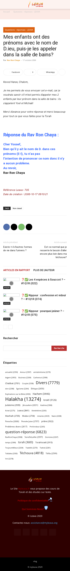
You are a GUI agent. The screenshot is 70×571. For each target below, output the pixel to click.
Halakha (23, 399)
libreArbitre (39, 410)
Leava (23, 410)
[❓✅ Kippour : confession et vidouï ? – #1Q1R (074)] (11, 299)
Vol (9, 459)
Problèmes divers (16, 426)
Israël (49, 399)
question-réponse (26, 432)
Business (24, 377)
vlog (35, 561)
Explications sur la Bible (17, 394)
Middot (28, 416)
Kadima (46, 405)
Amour (25, 372)
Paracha (12, 421)
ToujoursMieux (14, 448)
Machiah (12, 416)
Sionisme (51, 437)
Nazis (56, 416)
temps (10, 442)
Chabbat (12, 383)
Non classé (17, 208)
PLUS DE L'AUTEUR (43, 270)
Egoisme (22, 389)
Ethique (37, 388)
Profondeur (37, 427)
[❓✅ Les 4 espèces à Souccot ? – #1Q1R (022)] (11, 283)
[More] (62, 72)
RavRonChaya (13, 437)
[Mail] (35, 532)
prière (47, 421)
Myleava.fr (24, 488)
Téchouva (31, 453)
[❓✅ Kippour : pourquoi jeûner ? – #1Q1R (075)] (11, 314)
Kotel (10, 410)
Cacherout (40, 377)
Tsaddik (31, 448)
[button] (5, 4)
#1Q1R (6, 287)
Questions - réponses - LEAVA (26, 11)
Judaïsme (12, 405)
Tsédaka (11, 453)
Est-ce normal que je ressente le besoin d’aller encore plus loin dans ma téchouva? (53, 252)
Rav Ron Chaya (13, 60)
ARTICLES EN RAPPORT (16, 270)
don (9, 389)
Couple (28, 383)
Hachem (41, 393)
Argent (10, 377)
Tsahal (45, 448)
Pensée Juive (30, 421)
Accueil (6, 11)
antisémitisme (41, 372)
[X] (14, 227)
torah (25, 442)
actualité (11, 372)
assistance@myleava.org (44, 522)
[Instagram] (26, 532)
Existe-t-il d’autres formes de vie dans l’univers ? (17, 248)
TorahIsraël (44, 442)
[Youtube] (52, 532)
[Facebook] (6, 227)
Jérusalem (30, 405)
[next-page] (10, 327)
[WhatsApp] (21, 227)
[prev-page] (5, 327)
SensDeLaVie (34, 437)
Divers (48, 382)
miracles (43, 416)
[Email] (29, 227)
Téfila (51, 453)
